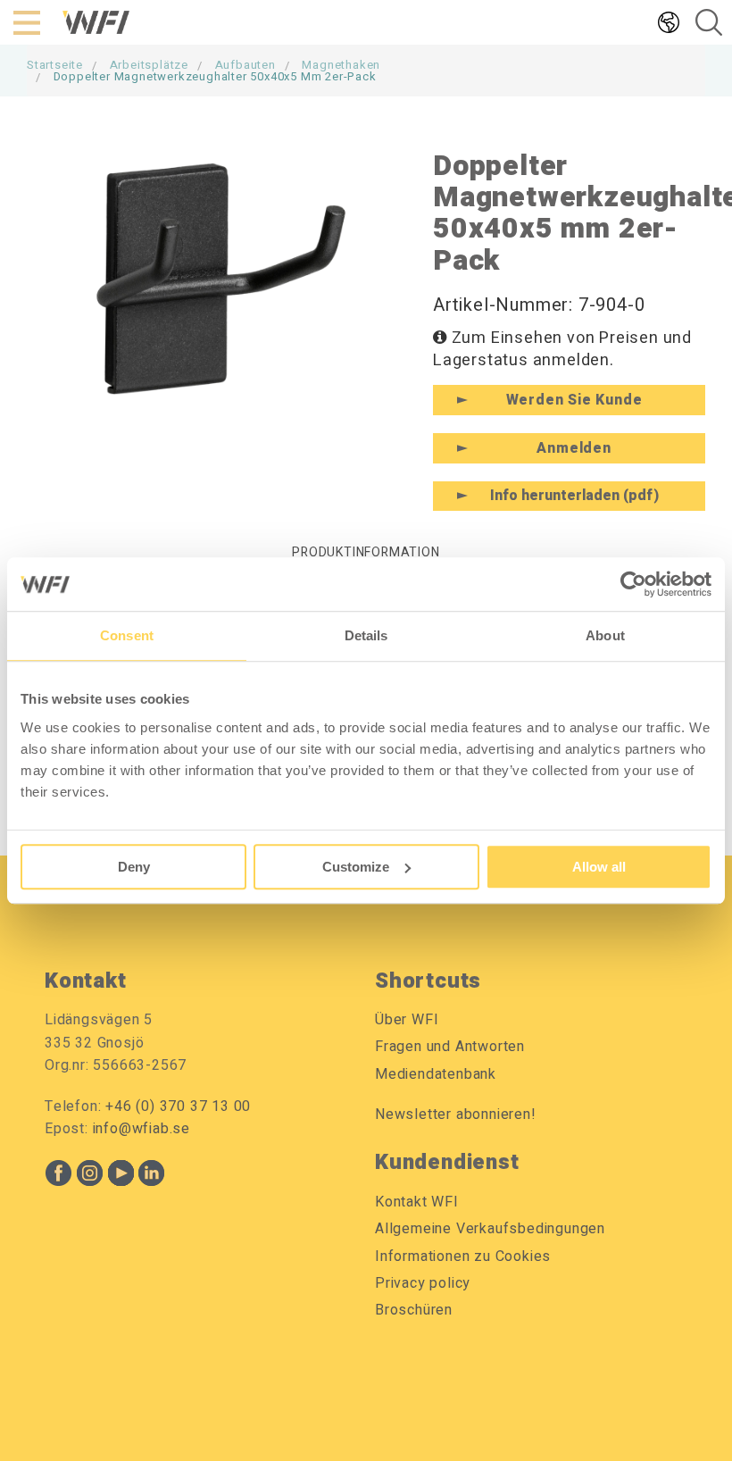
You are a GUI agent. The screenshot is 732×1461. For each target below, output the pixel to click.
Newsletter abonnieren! (456, 1114)
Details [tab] (366, 635)
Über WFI (406, 1020)
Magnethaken (341, 64)
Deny (134, 866)
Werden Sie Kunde (574, 400)
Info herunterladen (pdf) (574, 495)
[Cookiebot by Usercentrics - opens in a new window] (633, 584)
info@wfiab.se (141, 1129)
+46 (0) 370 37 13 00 (178, 1106)
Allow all (599, 866)
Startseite (55, 64)
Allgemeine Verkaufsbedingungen (490, 1229)
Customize (355, 866)
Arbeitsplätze (149, 64)
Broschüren (414, 1310)
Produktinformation (365, 552)
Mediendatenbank (435, 1074)
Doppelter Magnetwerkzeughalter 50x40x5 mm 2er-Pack (215, 76)
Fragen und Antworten (450, 1046)
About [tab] (605, 635)
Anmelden (574, 448)
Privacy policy (422, 1283)
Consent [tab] (127, 635)
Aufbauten (245, 64)
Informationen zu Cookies (463, 1256)
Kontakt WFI (417, 1202)
